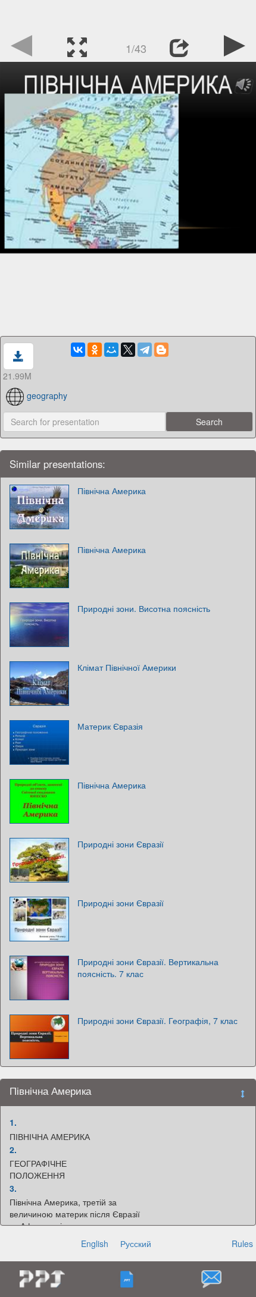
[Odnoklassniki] (95, 350)
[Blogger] (161, 350)
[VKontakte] (78, 350)
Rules (242, 1243)
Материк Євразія (110, 726)
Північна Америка (111, 491)
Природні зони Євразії (120, 844)
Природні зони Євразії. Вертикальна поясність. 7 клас (147, 967)
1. (13, 1122)
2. (13, 1149)
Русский (135, 1243)
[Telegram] (145, 350)
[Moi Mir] (111, 350)
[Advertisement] (128, 15)
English (94, 1243)
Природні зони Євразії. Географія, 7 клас (157, 1020)
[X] (128, 350)
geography (47, 395)
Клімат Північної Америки (126, 667)
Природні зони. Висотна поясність (143, 608)
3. (13, 1188)
